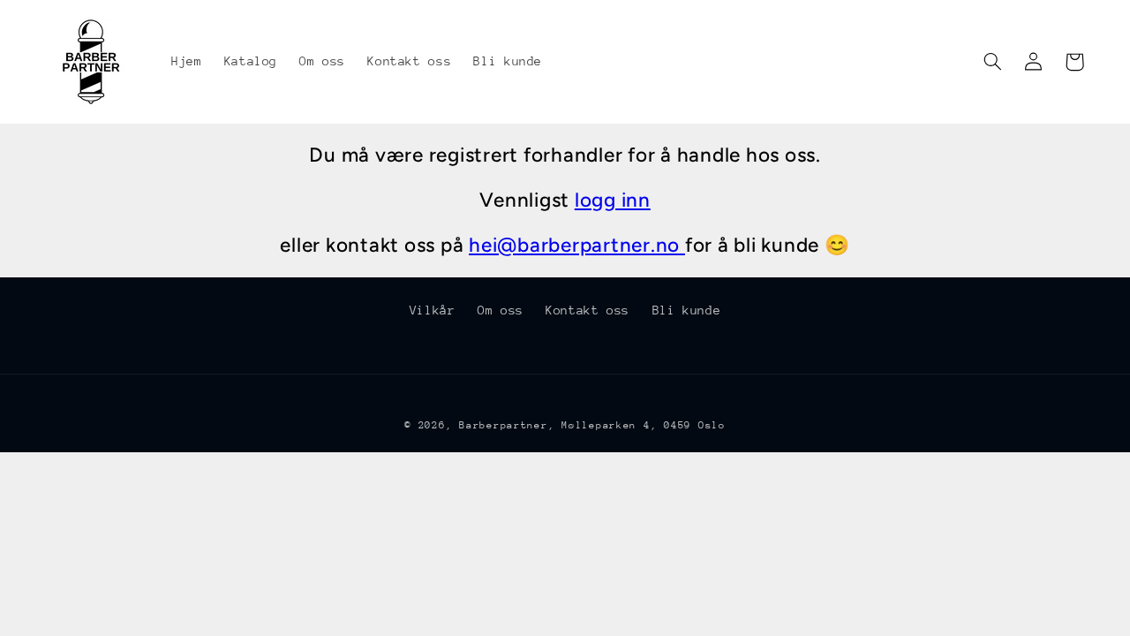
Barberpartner (503, 425)
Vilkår (433, 310)
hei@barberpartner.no (577, 245)
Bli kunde (686, 310)
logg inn (613, 200)
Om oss (501, 310)
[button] (993, 62)
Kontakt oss (587, 310)
